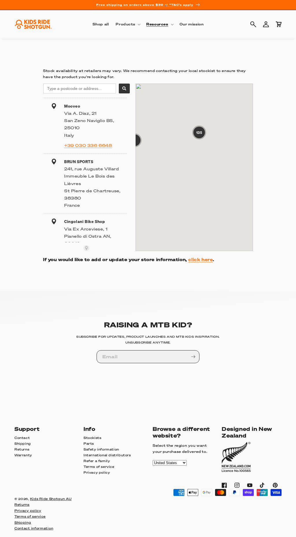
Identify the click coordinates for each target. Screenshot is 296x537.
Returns (21, 449)
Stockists (92, 438)
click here (200, 259)
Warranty (23, 455)
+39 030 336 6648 (88, 145)
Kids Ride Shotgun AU (51, 499)
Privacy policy (97, 472)
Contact (22, 438)
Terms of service (99, 467)
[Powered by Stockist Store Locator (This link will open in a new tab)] (86, 248)
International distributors (107, 455)
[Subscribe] (193, 357)
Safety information (101, 449)
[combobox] (79, 88)
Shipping (22, 444)
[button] (127, 24)
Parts (89, 444)
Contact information (33, 528)
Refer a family (97, 461)
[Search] (124, 88)
